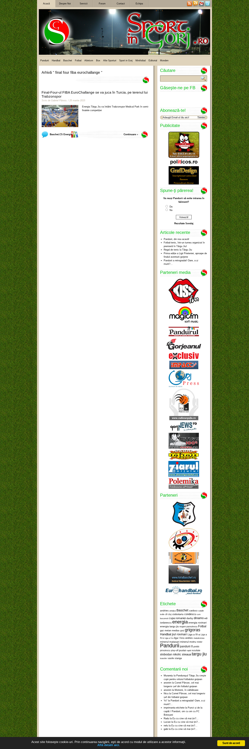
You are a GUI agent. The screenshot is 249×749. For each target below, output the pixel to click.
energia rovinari (197, 622)
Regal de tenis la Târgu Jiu (178, 249)
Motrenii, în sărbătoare (186, 690)
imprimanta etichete (174, 707)
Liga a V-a (169, 638)
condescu (190, 614)
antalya (172, 611)
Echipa (139, 3)
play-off (174, 650)
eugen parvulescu (188, 626)
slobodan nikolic (170, 654)
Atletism (88, 60)
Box (98, 60)
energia (180, 621)
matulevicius (199, 638)
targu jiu (199, 654)
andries (164, 610)
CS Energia (65, 134)
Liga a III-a (194, 634)
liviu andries (186, 638)
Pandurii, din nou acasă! (176, 239)
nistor (199, 642)
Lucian (167, 722)
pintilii (196, 647)
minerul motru (188, 641)
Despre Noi (65, 3)
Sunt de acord (231, 743)
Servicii (83, 3)
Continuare (130, 134)
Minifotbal (140, 60)
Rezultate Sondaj (183, 223)
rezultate (196, 650)
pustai (182, 650)
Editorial (153, 60)
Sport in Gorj (126, 60)
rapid (189, 650)
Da (171, 206)
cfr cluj (168, 614)
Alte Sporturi (109, 60)
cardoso (193, 610)
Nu (171, 210)
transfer (163, 658)
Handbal (56, 60)
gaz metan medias (170, 630)
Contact (121, 3)
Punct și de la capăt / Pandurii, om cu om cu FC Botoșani (183, 711)
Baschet (67, 60)
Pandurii (44, 60)
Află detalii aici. (108, 745)
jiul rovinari (179, 634)
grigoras (192, 629)
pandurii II (186, 646)
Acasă (46, 3)
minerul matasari (169, 641)
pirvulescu (165, 650)
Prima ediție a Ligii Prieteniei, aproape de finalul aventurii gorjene (185, 255)
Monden (164, 60)
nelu (166, 725)
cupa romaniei (177, 618)
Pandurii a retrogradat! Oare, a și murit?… (181, 262)
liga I (177, 638)
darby (189, 618)
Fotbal (78, 60)
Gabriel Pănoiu (59, 100)
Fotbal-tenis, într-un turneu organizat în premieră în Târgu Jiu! (184, 244)
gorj (182, 630)
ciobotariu (178, 614)
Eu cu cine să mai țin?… (185, 718)
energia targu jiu (169, 626)
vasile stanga (175, 658)
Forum (102, 3)
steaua (186, 654)
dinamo (199, 618)
